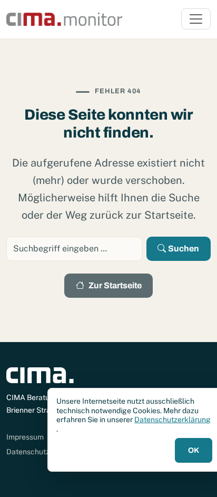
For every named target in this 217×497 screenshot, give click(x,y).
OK (193, 450)
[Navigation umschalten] (196, 19)
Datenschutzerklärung (172, 419)
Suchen (183, 248)
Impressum (25, 437)
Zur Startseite (115, 285)
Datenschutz (28, 451)
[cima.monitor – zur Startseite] (64, 19)
